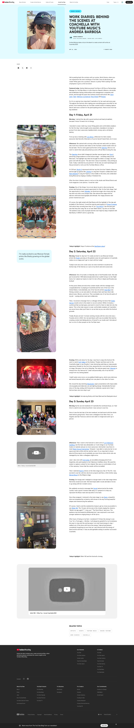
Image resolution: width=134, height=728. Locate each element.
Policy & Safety (31, 714)
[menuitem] (108, 2)
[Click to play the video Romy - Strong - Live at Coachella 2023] (36, 453)
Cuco (111, 154)
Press (18, 692)
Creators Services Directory (83, 703)
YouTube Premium (41, 697)
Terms (61, 714)
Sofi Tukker (82, 362)
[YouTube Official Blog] (8, 2)
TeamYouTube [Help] (82, 661)
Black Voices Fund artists (81, 449)
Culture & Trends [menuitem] (49, 2)
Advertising (59, 689)
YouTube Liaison (81, 663)
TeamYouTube (100, 661)
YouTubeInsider (100, 672)
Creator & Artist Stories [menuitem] (35, 2)
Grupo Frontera (112, 204)
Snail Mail (107, 290)
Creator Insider (80, 658)
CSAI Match (99, 692)
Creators (79, 692)
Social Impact (100, 695)
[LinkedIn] (26, 68)
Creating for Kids (81, 697)
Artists (73, 630)
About (18, 689)
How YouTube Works (21, 697)
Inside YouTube (105, 630)
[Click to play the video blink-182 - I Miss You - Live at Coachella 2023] (67, 589)
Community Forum (21, 703)
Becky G (79, 169)
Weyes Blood (73, 475)
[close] (116, 724)
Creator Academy (81, 695)
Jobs (18, 695)
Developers (59, 692)
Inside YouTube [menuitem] (61, 2)
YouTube (79, 652)
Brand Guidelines (48, 714)
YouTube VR (80, 706)
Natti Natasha (73, 174)
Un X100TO (99, 206)
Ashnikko (87, 191)
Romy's (81, 471)
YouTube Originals (41, 695)
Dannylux (104, 148)
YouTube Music (92, 630)
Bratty (78, 258)
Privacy (56, 714)
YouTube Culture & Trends (23, 700)
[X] (22, 68)
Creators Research (81, 700)
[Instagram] (24, 679)
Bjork (105, 497)
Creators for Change (101, 689)
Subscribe (129, 2)
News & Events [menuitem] (22, 2)
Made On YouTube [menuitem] (74, 2)
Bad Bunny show (99, 246)
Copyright (39, 714)
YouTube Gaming (101, 663)
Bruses (103, 97)
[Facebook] (18, 68)
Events (81, 630)
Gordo (95, 488)
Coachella (86, 635)
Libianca (88, 171)
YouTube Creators (81, 655)
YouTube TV (100, 666)
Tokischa (112, 368)
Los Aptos (90, 137)
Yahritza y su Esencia (83, 97)
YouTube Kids (40, 689)
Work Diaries (75, 635)
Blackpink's (90, 384)
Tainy (74, 97)
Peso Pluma (94, 97)
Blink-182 (75, 508)
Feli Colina (86, 460)
